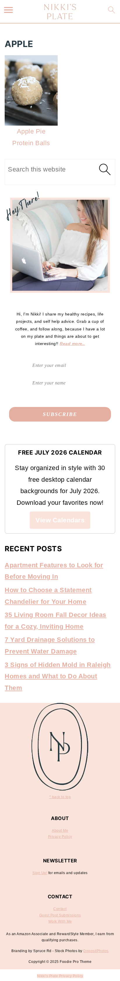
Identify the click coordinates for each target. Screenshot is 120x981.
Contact (60, 909)
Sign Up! (39, 873)
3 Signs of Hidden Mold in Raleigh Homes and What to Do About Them (58, 676)
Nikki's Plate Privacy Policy (60, 976)
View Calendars (60, 520)
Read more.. (72, 343)
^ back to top (60, 797)
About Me (60, 831)
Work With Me (60, 921)
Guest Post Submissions (60, 915)
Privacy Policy (60, 837)
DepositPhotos (96, 951)
